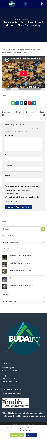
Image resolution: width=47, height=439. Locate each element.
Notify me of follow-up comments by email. (23, 197)
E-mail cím (9, 165)
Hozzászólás (9, 135)
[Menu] (25, 4)
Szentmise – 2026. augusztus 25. (21, 256)
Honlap (7, 176)
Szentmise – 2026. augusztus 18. (21, 285)
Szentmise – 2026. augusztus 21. (21, 270)
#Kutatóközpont (28, 52)
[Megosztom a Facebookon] (17, 103)
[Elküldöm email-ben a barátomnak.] (25, 103)
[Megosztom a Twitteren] (21, 103)
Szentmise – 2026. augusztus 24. (21, 263)
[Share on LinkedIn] (34, 103)
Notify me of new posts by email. (19, 202)
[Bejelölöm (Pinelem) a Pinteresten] (30, 103)
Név (6, 155)
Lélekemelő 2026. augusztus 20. (21, 278)
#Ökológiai (16, 52)
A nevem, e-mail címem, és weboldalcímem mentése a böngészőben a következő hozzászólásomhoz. (21, 189)
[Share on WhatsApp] (13, 103)
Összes (30, 19)
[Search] (43, 4)
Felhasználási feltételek (11, 393)
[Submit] (43, 229)
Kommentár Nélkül (21, 19)
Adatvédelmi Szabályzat (11, 389)
